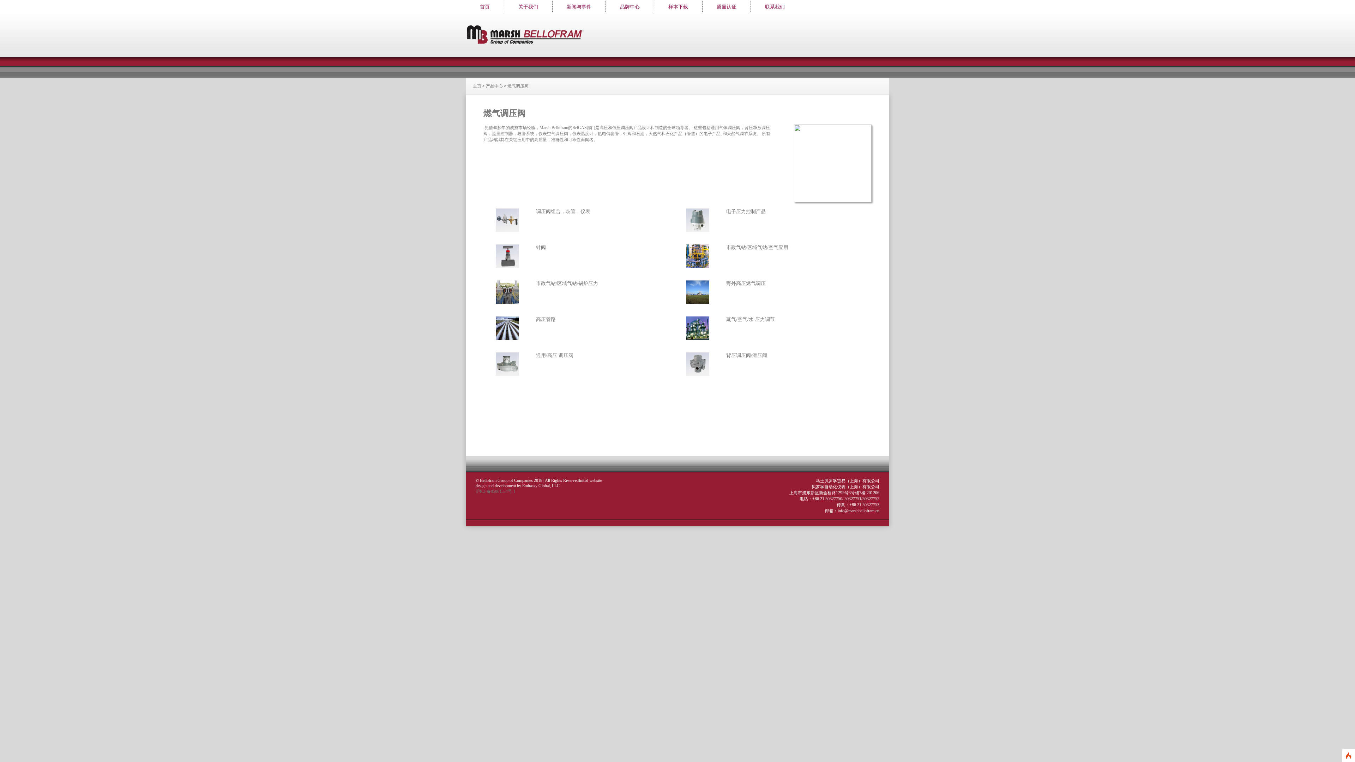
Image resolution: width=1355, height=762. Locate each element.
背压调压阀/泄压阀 (746, 355)
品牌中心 (630, 7)
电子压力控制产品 (746, 211)
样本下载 (678, 7)
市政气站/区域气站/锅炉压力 (567, 283)
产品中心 (494, 86)
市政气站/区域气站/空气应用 (757, 247)
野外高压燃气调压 (746, 283)
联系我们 (775, 7)
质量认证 (726, 7)
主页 (477, 86)
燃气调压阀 (518, 86)
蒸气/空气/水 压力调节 (750, 319)
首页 (485, 7)
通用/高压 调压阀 (554, 355)
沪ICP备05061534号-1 (496, 491)
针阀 (541, 247)
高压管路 (546, 319)
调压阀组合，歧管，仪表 (563, 211)
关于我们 (528, 7)
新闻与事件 (579, 7)
